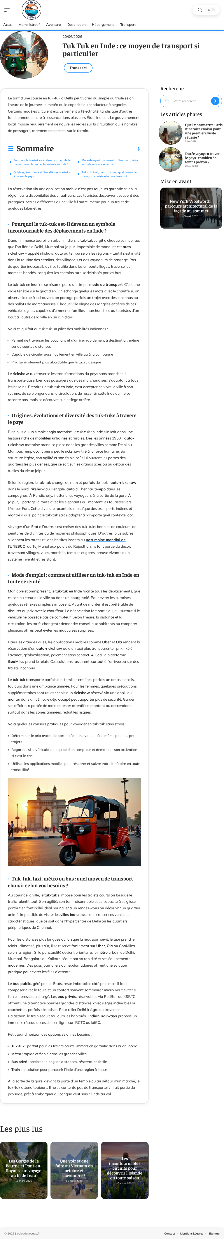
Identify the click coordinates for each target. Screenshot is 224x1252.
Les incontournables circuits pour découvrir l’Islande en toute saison (124, 1166)
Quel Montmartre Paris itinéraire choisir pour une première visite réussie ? (204, 130)
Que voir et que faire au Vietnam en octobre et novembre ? (74, 1166)
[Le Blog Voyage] (31, 10)
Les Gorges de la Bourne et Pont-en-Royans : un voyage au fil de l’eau (24, 1166)
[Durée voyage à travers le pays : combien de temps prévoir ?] (170, 159)
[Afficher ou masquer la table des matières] (97, 149)
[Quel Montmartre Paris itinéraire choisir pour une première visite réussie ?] (170, 132)
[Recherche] (200, 10)
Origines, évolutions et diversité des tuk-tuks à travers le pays (42, 174)
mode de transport (105, 284)
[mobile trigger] (8, 10)
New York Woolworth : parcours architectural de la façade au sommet (191, 204)
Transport (78, 68)
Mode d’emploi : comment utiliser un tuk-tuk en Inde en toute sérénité (110, 162)
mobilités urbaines (51, 438)
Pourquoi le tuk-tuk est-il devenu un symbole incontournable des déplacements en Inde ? (42, 162)
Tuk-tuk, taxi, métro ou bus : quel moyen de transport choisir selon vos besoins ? (109, 174)
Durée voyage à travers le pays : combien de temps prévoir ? (203, 157)
